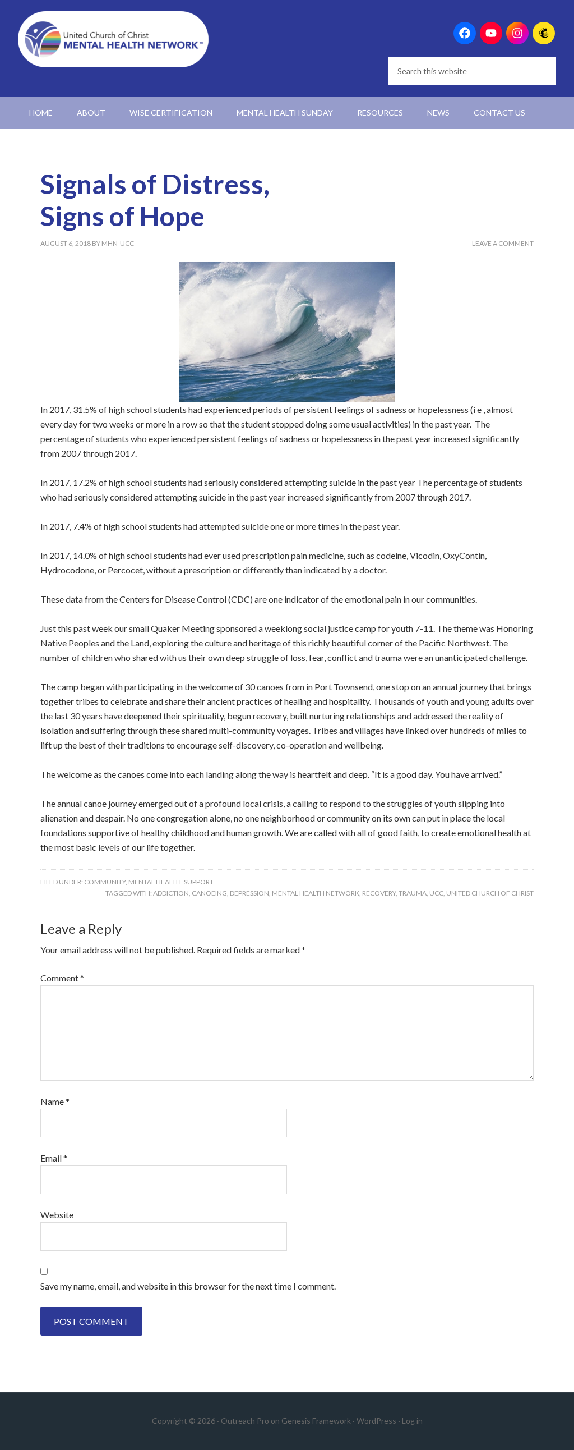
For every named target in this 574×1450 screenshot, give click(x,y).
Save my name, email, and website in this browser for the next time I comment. (188, 1286)
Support (199, 882)
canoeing (209, 893)
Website (56, 1214)
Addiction (171, 893)
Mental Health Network (315, 893)
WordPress (376, 1420)
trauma (413, 893)
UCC (436, 893)
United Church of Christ (490, 893)
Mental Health (154, 882)
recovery (379, 893)
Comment (62, 977)
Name (55, 1101)
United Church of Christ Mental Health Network (113, 39)
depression (249, 893)
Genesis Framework (316, 1420)
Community (105, 882)
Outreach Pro (245, 1420)
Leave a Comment (503, 243)
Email (53, 1158)
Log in (412, 1420)
